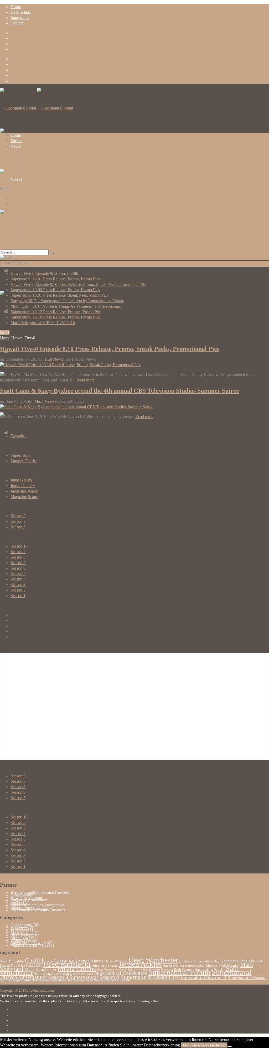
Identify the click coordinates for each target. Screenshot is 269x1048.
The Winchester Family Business (38, 910)
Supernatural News (37, 152)
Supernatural (21, 455)
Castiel (34, 960)
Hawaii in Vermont (26, 897)
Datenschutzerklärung (208, 1045)
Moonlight (19, 937)
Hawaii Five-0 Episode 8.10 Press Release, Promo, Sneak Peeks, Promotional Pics (79, 284)
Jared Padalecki (67, 964)
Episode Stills (190, 961)
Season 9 (18, 551)
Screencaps (30, 168)
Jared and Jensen (24, 491)
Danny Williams (116, 961)
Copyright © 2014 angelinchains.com (27, 990)
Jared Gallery (22, 480)
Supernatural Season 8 (43, 977)
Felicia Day (210, 961)
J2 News (28, 157)
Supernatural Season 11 (203, 977)
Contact (17, 23)
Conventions (31, 162)
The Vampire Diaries (19, 980)
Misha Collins (77, 968)
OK (185, 1045)
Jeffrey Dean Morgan (105, 965)
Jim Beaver (171, 965)
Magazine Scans (24, 496)
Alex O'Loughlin (12, 961)
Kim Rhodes (207, 965)
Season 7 (18, 521)
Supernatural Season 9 (94, 977)
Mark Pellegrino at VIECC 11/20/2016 (43, 322)
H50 (259, 961)
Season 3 (18, 584)
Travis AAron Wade (118, 980)
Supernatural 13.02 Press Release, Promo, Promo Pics (55, 289)
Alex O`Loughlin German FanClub (40, 892)
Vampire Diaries (24, 461)
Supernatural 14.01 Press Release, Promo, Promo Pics (55, 279)
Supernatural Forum (179, 972)
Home (16, 6)
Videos (16, 179)
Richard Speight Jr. (128, 970)
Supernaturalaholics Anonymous (37, 905)
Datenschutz (21, 12)
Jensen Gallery (23, 485)
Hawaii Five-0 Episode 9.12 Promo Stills (45, 273)
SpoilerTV (19, 902)
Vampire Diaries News (40, 173)
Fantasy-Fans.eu (24, 895)
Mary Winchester (40, 969)
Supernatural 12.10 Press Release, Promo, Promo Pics (55, 317)
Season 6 (18, 527)
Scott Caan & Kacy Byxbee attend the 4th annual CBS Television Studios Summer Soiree (119, 390)
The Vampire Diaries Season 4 (86, 980)
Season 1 (18, 595)
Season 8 (18, 516)
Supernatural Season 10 (149, 977)
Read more (85, 380)
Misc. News (44, 401)
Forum (16, 140)
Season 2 (18, 590)
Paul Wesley (105, 970)
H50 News (54, 359)
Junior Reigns (188, 965)
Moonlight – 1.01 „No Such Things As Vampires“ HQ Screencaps (66, 306)
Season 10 (19, 546)
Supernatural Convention (120, 973)
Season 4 (18, 579)
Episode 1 (19, 436)
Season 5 (18, 573)
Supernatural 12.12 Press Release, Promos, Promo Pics (56, 312)
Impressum (20, 18)
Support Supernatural (28, 907)
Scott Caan (42, 974)
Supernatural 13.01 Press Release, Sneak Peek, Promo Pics (59, 295)
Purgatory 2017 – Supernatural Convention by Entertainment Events (67, 301)
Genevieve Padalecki (237, 961)
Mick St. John (22, 932)
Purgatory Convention (29, 900)
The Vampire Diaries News (49, 980)
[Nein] (229, 1046)
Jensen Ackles (140, 964)
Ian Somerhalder (31, 965)
